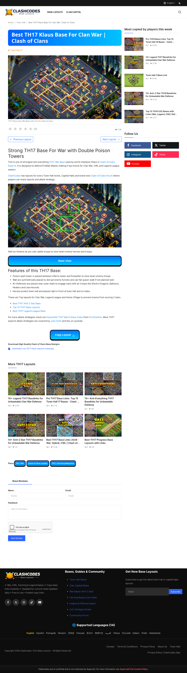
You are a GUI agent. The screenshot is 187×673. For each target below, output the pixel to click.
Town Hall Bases (78, 579)
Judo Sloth (56, 321)
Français (80, 633)
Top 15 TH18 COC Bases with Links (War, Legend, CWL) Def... (161, 112)
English (170, 3)
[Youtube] (39, 602)
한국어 (90, 633)
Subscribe (175, 591)
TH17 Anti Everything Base (63, 463)
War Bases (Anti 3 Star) (82, 591)
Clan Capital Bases (79, 585)
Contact (110, 646)
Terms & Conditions (127, 646)
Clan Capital (73, 12)
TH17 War (20, 463)
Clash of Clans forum (101, 175)
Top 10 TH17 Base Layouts (26, 307)
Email (68, 490)
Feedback (13, 503)
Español (40, 633)
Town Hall (21, 22)
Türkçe (116, 633)
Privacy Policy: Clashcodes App (164, 652)
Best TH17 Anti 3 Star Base (27, 303)
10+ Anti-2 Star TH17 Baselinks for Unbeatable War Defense (25, 441)
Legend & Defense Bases (83, 603)
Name (11, 490)
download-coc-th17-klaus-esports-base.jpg (33, 348)
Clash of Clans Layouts (37, 463)
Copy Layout (63, 334)
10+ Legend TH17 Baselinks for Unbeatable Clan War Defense (25, 400)
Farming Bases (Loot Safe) (83, 597)
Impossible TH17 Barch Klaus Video (64, 317)
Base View (64, 260)
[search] (179, 12)
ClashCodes (14, 175)
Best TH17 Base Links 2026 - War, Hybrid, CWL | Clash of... (62, 441)
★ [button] (10, 128)
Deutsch (62, 633)
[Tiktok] (31, 602)
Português (51, 633)
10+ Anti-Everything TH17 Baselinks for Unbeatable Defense (99, 401)
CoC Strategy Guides (80, 609)
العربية (108, 633)
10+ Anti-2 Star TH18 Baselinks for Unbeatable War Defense (161, 94)
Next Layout (109, 139)
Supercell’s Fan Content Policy (134, 669)
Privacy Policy (147, 646)
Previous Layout (22, 139)
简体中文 (99, 633)
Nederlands (154, 633)
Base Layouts (55, 12)
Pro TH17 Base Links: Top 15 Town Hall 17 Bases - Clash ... (62, 400)
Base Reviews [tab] (20, 481)
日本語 (71, 633)
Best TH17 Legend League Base (29, 311)
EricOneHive (95, 317)
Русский (126, 633)
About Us (162, 646)
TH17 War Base (57, 162)
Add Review (16, 538)
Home (10, 22)
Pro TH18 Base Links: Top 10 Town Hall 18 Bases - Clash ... (160, 40)
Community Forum (79, 615)
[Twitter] (16, 602)
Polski (144, 633)
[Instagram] (23, 602)
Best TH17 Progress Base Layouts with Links (99, 441)
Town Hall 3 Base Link (156, 75)
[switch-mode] (180, 3)
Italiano (136, 633)
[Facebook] (8, 602)
